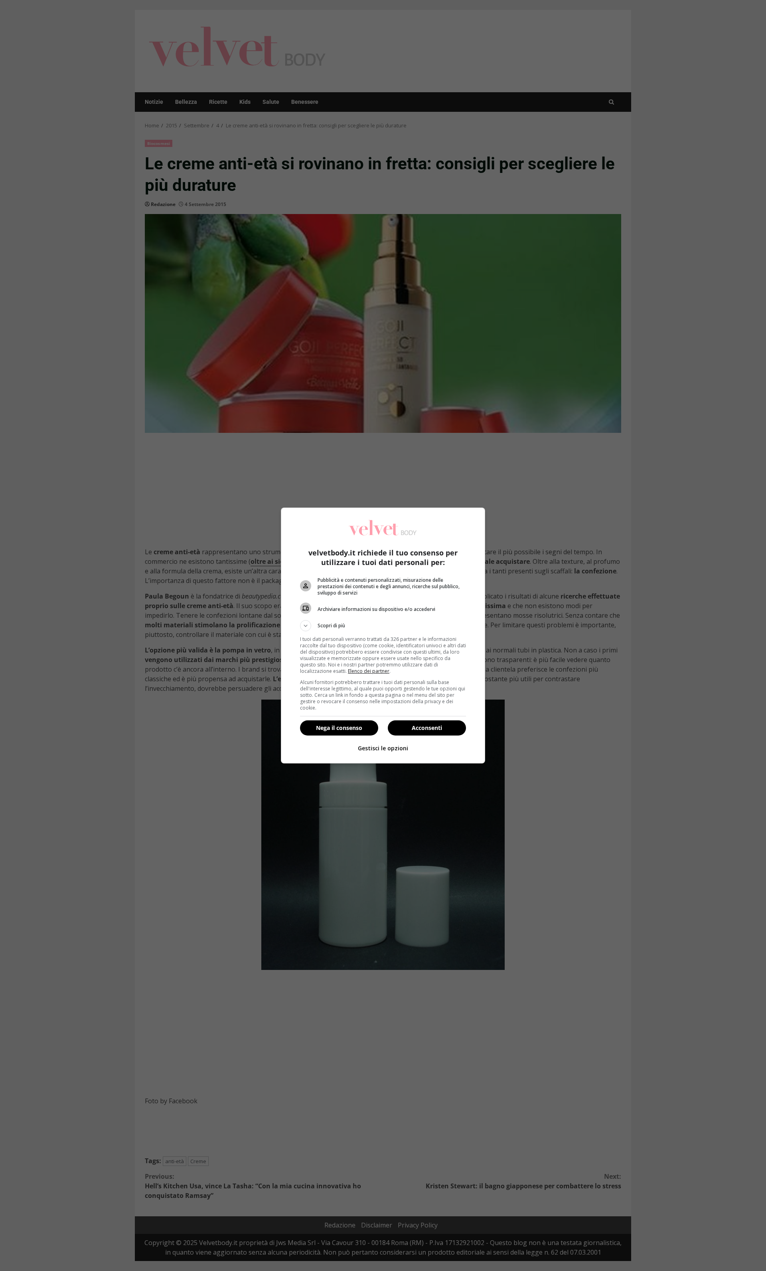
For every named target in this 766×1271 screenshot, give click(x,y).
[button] (383, 625)
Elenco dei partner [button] (368, 671)
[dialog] (383, 635)
